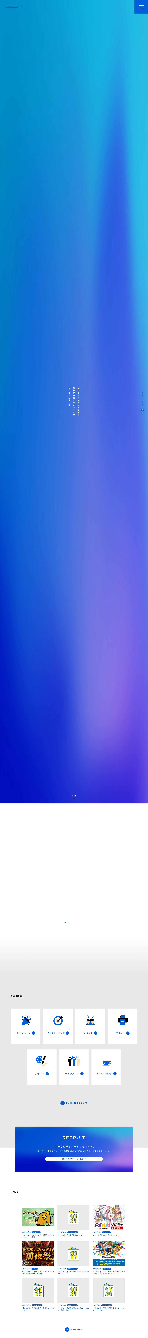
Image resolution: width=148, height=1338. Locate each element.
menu (141, 7)
